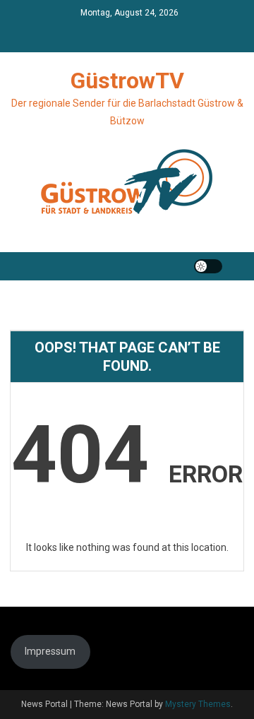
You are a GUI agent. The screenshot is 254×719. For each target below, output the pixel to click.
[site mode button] (208, 266)
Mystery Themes (198, 704)
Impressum (50, 651)
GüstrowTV (127, 80)
